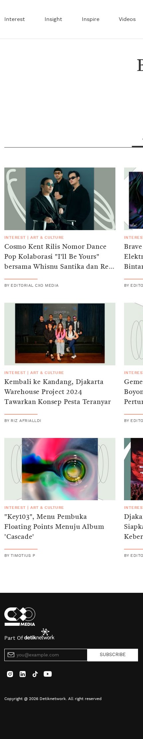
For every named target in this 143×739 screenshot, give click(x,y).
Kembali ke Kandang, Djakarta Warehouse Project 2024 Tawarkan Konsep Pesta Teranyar (57, 392)
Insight (53, 19)
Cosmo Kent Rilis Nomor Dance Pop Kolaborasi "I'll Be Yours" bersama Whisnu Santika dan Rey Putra (58, 262)
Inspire (90, 19)
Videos (127, 19)
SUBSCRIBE (113, 654)
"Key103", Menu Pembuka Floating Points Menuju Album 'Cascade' (54, 527)
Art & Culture (47, 237)
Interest (14, 19)
